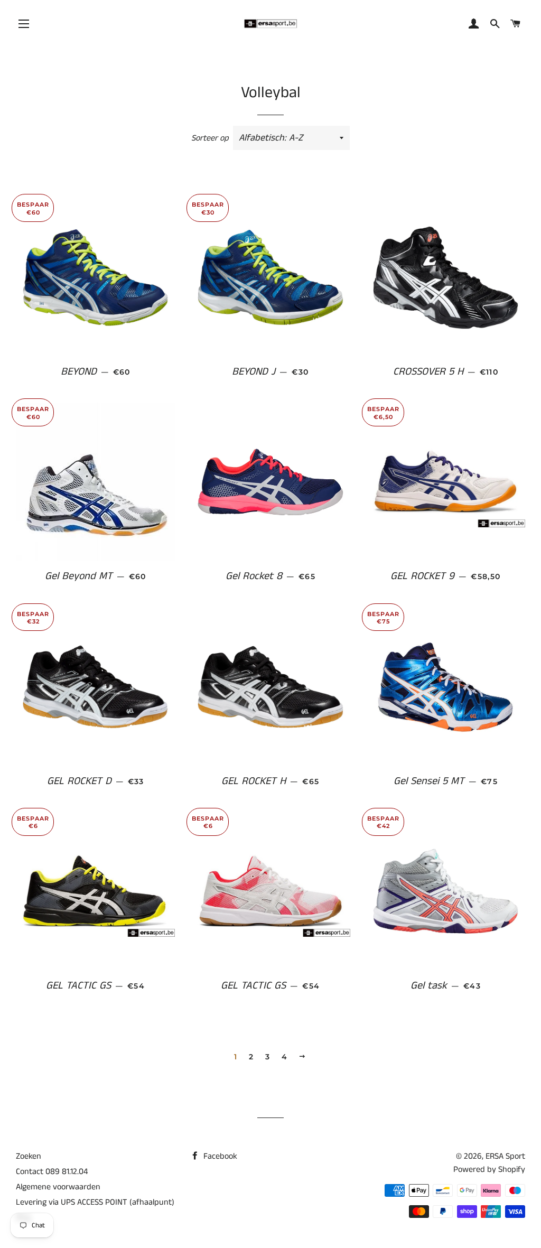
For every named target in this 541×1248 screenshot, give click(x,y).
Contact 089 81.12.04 (52, 1172)
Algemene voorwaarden (58, 1187)
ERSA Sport (505, 1156)
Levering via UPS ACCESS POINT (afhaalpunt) (95, 1202)
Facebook (219, 1156)
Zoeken (28, 1156)
